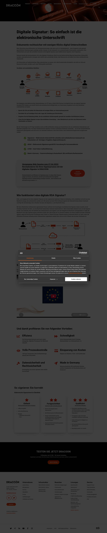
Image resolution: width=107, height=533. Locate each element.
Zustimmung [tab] (30, 258)
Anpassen (52, 279)
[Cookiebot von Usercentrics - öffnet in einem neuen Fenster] (80, 253)
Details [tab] (53, 258)
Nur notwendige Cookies (31, 279)
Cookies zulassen (76, 279)
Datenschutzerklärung (75, 273)
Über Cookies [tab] (77, 258)
